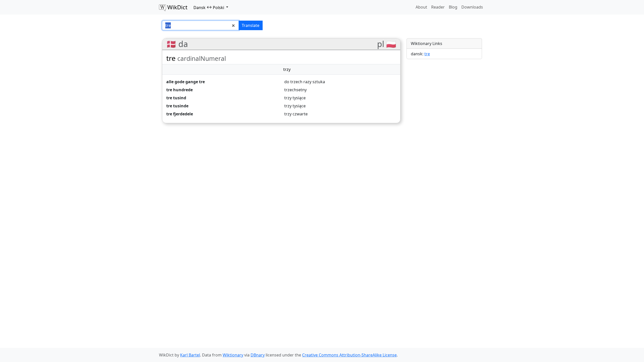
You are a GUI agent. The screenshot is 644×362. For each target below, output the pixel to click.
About (421, 7)
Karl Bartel (190, 355)
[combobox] (200, 25)
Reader (438, 7)
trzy (287, 69)
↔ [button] (208, 7)
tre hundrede (179, 90)
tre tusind (176, 98)
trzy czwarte (296, 114)
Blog (453, 7)
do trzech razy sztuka (304, 81)
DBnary (258, 355)
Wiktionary (233, 355)
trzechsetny (295, 90)
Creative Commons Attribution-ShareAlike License (349, 355)
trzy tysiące (295, 98)
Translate (250, 25)
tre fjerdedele (179, 114)
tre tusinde (177, 106)
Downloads (472, 7)
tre (427, 54)
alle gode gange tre (185, 81)
